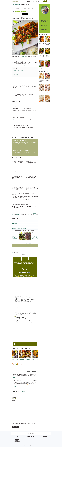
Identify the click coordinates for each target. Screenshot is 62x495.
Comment (14, 400)
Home (13, 4)
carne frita (19, 65)
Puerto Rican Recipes (24, 1)
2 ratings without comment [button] (25, 391)
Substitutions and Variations (18, 73)
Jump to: (15, 68)
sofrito (20, 284)
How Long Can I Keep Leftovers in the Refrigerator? (19, 228)
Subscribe (37, 1)
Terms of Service (16, 440)
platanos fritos (18, 214)
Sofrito (14, 119)
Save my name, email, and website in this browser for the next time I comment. (24, 424)
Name (13, 415)
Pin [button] (25, 272)
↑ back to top (31, 433)
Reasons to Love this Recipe (18, 70)
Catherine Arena (31, 276)
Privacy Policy (17, 439)
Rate (29, 272)
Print (21, 272)
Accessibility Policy (17, 441)
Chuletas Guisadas (24, 56)
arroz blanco (20, 209)
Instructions (16, 74)
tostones (29, 214)
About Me (32, 1)
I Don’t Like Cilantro (15, 223)
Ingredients (15, 71)
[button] (23, 269)
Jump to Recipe (25, 14)
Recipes (28, 1)
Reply (14, 377)
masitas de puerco (26, 65)
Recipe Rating (14, 397)
